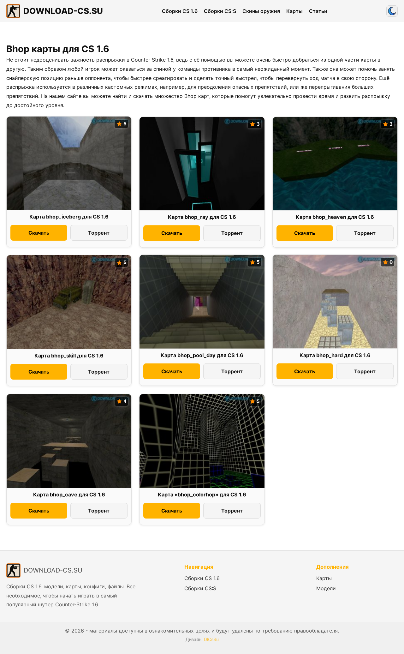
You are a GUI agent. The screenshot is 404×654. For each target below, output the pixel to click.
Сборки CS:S (220, 11)
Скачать (38, 233)
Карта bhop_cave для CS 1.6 (69, 494)
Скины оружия (261, 11)
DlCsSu (211, 639)
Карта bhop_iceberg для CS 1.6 (69, 216)
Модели (326, 588)
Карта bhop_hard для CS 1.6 (335, 355)
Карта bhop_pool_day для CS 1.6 (202, 355)
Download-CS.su (63, 11)
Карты (294, 11)
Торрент (99, 233)
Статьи (318, 11)
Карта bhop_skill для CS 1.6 (69, 355)
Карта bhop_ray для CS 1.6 (202, 217)
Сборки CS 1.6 (180, 11)
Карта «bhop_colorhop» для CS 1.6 (202, 494)
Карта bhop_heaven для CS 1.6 (335, 217)
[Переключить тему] (392, 11)
